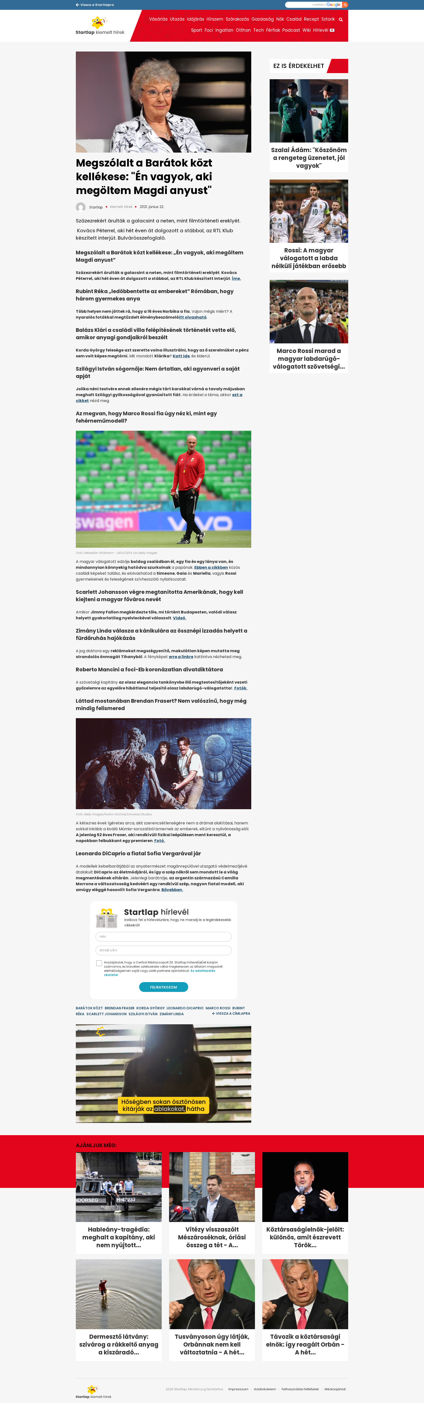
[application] (163, 1073)
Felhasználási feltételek (300, 1389)
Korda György (150, 1008)
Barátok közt (89, 1008)
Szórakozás (237, 19)
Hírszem (215, 19)
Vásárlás (158, 19)
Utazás (177, 19)
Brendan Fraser (119, 1008)
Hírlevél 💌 (324, 30)
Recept (311, 19)
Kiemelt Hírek (121, 206)
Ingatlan (224, 30)
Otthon (243, 30)
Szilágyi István (143, 1014)
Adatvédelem (265, 1389)
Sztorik (328, 19)
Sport (196, 30)
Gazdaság (263, 19)
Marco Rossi (218, 1008)
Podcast (291, 30)
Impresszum (238, 1389)
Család (294, 19)
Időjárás (195, 19)
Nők (280, 19)
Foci (209, 30)
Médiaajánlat (335, 1389)
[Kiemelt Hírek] (103, 26)
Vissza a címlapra (233, 1013)
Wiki (307, 30)
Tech (258, 30)
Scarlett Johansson (106, 1014)
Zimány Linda (171, 1014)
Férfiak (273, 30)
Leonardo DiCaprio (185, 1008)
